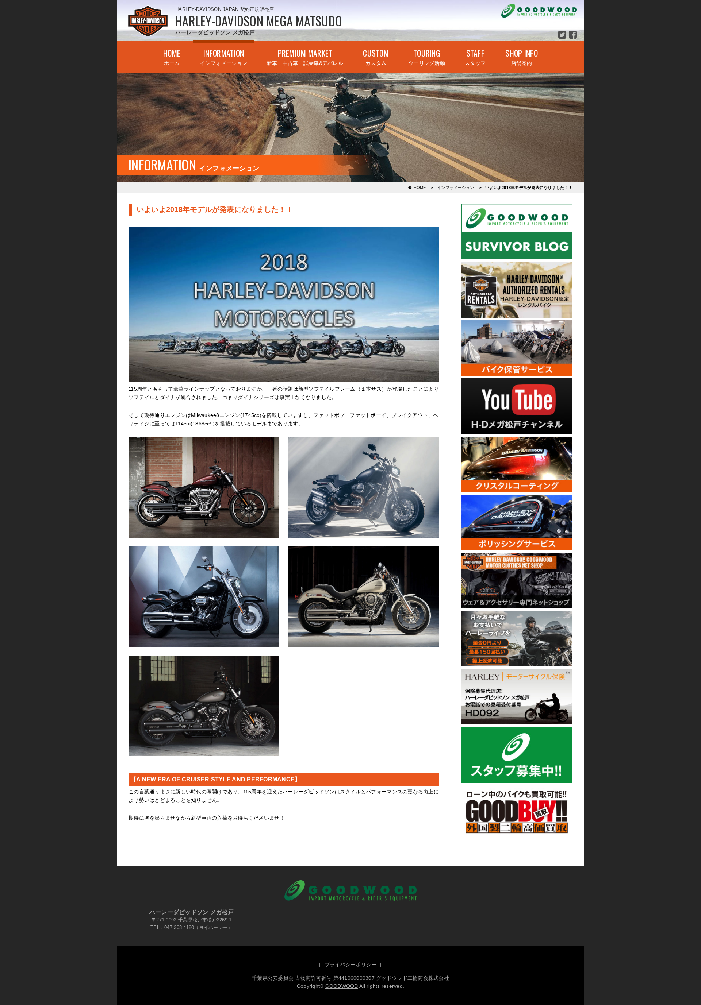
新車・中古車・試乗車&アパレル (305, 56)
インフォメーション (223, 56)
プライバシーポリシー (351, 964)
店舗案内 (521, 56)
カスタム (376, 56)
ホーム (171, 56)
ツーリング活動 (427, 56)
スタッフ (475, 56)
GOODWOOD (341, 986)
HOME (420, 187)
